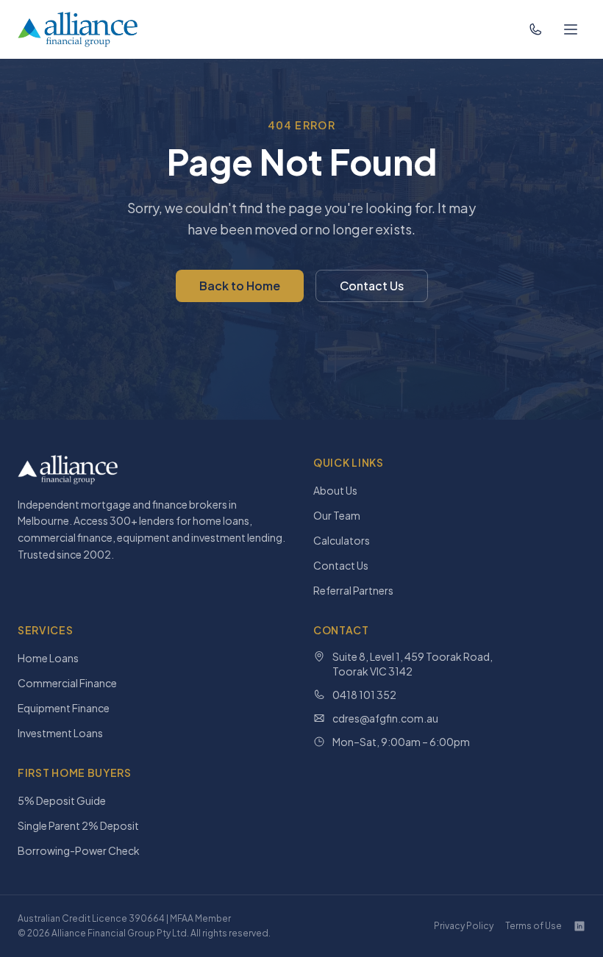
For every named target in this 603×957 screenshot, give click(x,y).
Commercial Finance (67, 682)
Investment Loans (60, 732)
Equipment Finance (64, 707)
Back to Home (239, 285)
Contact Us (372, 285)
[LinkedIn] (579, 926)
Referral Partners (353, 590)
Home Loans (48, 657)
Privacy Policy (463, 925)
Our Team (336, 515)
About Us (335, 490)
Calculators (341, 540)
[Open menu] (570, 29)
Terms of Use (533, 925)
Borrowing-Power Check (79, 850)
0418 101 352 (364, 694)
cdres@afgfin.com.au (385, 718)
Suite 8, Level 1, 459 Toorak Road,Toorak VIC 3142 (412, 664)
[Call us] (535, 29)
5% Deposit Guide (62, 800)
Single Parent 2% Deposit (78, 825)
